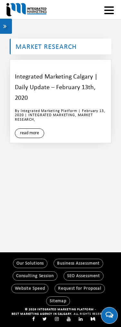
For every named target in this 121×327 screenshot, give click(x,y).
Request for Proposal (79, 288)
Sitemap (58, 301)
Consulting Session (35, 276)
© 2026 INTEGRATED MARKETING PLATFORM (60, 309)
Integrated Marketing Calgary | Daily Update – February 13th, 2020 (56, 87)
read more (29, 133)
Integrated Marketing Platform (49, 111)
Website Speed (30, 288)
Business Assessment (78, 263)
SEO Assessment (83, 276)
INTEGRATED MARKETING (51, 115)
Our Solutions (30, 263)
